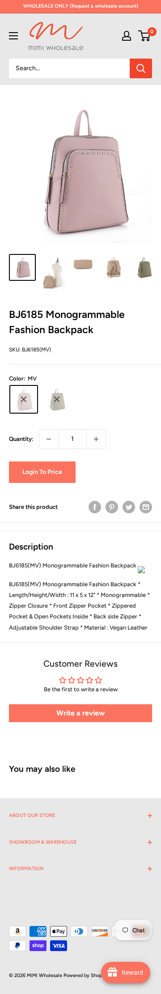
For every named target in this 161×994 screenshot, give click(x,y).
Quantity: (21, 439)
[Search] (141, 68)
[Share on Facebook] (95, 507)
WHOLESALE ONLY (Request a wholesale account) (80, 6)
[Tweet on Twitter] (129, 507)
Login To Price (42, 472)
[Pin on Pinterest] (112, 507)
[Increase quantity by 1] (96, 439)
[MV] (23, 399)
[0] (144, 35)
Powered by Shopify (86, 975)
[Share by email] (146, 507)
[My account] (126, 36)
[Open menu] (13, 35)
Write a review (80, 713)
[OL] (56, 399)
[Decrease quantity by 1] (48, 439)
